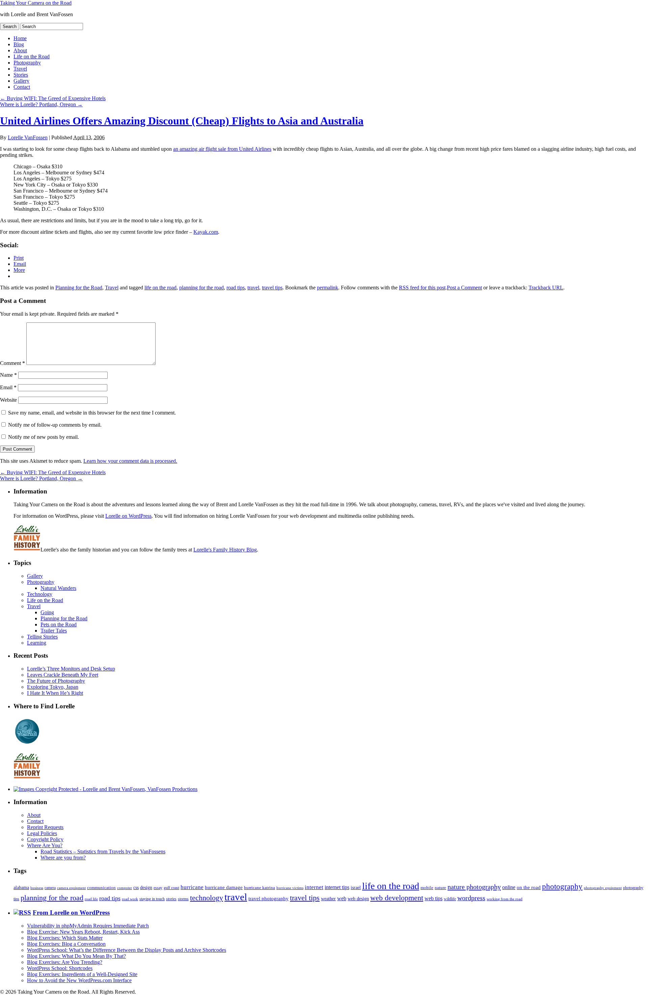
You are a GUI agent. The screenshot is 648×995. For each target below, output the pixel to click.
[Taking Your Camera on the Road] (105, 789)
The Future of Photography (56, 681)
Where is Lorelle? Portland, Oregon (41, 104)
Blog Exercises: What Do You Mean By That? (76, 956)
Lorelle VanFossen (28, 137)
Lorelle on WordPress (128, 516)
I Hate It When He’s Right (55, 693)
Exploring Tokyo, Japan (52, 687)
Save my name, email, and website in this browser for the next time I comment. (92, 413)
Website (8, 400)
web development (396, 898)
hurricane (192, 887)
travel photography (268, 898)
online (508, 887)
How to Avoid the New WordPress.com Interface (79, 980)
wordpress (471, 898)
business (36, 888)
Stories (21, 75)
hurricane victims (289, 888)
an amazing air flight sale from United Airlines (222, 149)
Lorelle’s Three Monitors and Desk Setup (71, 669)
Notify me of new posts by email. (43, 437)
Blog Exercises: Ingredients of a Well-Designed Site (82, 974)
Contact (22, 87)
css (136, 887)
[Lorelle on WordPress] (27, 744)
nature (440, 887)
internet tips (337, 887)
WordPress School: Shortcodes (59, 968)
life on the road (160, 287)
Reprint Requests (45, 827)
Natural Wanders (58, 588)
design (146, 887)
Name (8, 375)
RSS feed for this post (422, 287)
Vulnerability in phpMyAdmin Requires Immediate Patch (88, 926)
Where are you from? (63, 857)
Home (20, 38)
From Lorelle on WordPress (71, 912)
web (341, 898)
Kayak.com (205, 232)
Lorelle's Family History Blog (225, 549)
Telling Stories (42, 636)
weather (328, 898)
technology (206, 897)
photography (562, 886)
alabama (21, 887)
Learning (36, 643)
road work (130, 899)
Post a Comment (464, 287)
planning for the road (201, 287)
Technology (39, 594)
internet (314, 887)
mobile (427, 887)
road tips (235, 287)
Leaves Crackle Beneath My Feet (62, 675)
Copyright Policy (45, 839)
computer (124, 888)
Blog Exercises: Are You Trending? (64, 962)
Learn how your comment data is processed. (130, 461)
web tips (433, 898)
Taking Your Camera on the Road (36, 3)
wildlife (450, 899)
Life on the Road (32, 56)
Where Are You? (44, 845)
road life (91, 899)
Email (8, 387)
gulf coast (171, 887)
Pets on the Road (58, 624)
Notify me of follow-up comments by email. (55, 425)
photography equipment (603, 888)
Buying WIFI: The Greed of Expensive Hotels (53, 98)
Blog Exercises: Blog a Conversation (66, 944)
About (20, 50)
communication (101, 887)
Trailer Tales (53, 630)
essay (158, 888)
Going (47, 612)
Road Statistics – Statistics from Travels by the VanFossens (102, 851)
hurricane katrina (259, 887)
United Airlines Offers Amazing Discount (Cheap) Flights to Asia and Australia (181, 121)
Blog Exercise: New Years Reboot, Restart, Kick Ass (83, 932)
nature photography (474, 886)
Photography (27, 62)
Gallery (21, 81)
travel (253, 287)
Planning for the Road (78, 287)
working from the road (504, 899)
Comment (12, 363)
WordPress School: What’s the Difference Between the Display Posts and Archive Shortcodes (126, 950)
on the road (529, 887)
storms (183, 899)
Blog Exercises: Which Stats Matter (65, 938)
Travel (20, 69)
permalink (327, 287)
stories (171, 899)
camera (50, 888)
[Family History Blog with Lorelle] (27, 549)
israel (356, 887)
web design (358, 898)
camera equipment (71, 888)
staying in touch (152, 899)
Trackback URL (546, 287)
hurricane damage (224, 887)
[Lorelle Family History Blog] (27, 777)
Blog (19, 44)
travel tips (272, 287)
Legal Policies (42, 833)
